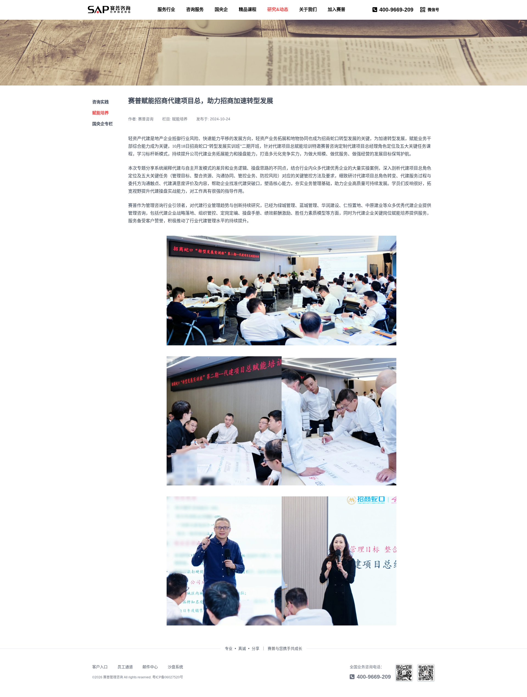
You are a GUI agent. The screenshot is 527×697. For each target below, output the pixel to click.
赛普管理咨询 (113, 677)
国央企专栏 (102, 123)
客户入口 (100, 667)
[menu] (109, 9)
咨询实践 (100, 101)
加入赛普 (336, 9)
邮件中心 (150, 667)
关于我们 (308, 9)
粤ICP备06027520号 (167, 677)
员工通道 (125, 667)
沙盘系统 (175, 667)
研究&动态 (277, 9)
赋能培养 (100, 112)
